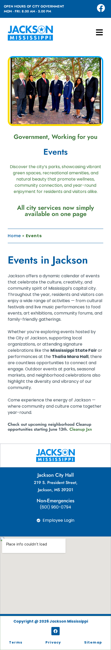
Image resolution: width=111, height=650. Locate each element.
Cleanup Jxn (80, 429)
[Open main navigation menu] (99, 32)
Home (14, 236)
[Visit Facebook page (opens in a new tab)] (101, 8)
